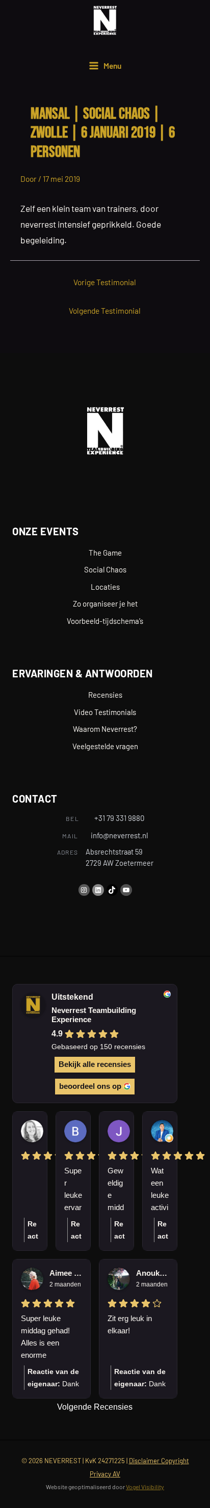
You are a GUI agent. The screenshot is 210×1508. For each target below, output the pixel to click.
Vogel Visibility (145, 1486)
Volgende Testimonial (105, 310)
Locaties (105, 586)
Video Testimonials (105, 712)
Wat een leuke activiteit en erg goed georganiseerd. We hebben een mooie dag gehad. (160, 1190)
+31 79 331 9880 (119, 817)
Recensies (105, 694)
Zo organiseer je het (105, 603)
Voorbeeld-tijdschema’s (105, 620)
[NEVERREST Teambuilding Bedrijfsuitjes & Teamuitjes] (105, 20)
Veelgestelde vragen (105, 746)
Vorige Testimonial (104, 282)
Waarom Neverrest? (105, 728)
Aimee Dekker (65, 1273)
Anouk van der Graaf (152, 1273)
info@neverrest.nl (119, 835)
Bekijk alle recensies (95, 1064)
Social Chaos (105, 569)
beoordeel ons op (90, 1086)
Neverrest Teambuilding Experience (93, 1015)
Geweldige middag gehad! (116, 1190)
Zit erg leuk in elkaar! (130, 1324)
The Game (105, 552)
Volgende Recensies (95, 1407)
